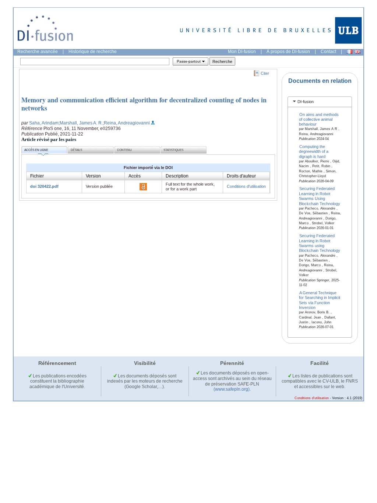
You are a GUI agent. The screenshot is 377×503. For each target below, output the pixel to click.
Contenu (124, 150)
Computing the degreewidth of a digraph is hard (313, 151)
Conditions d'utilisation (246, 186)
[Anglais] (357, 51)
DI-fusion (305, 101)
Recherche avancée (37, 51)
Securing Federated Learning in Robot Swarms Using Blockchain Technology (319, 195)
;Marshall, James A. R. (81, 123)
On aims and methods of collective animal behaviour (319, 119)
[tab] (320, 101)
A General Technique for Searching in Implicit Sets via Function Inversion (319, 299)
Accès (134, 176)
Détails (76, 150)
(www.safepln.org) (232, 389)
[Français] (349, 51)
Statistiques (173, 150)
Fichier (37, 176)
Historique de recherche (92, 51)
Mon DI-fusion (242, 51)
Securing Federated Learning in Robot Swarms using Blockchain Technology (319, 243)
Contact (328, 51)
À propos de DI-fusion (288, 51)
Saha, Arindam (44, 123)
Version (93, 176)
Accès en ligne (36, 150)
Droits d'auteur (241, 176)
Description (177, 176)
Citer (265, 73)
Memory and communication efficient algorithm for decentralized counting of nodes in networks (144, 104)
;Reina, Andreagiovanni (126, 123)
